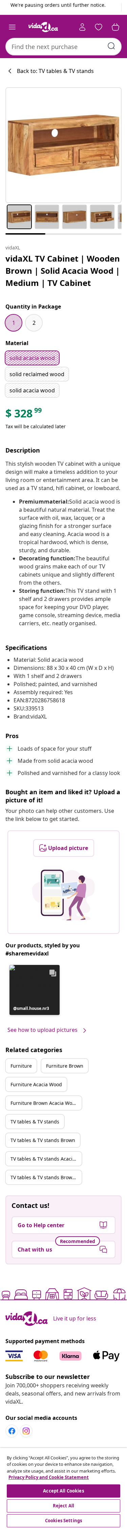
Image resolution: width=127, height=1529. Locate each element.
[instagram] (26, 1431)
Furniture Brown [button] (64, 1066)
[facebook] (11, 1431)
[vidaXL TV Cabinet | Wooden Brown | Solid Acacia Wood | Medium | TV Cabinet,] (63, 145)
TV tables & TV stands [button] (34, 1121)
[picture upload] (63, 895)
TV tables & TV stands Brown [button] (42, 1140)
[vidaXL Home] (43, 27)
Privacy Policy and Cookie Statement (48, 1477)
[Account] (82, 27)
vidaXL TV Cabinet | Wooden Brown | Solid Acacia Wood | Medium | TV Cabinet (62, 270)
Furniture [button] (21, 1066)
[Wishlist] (98, 27)
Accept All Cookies (63, 1491)
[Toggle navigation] (12, 27)
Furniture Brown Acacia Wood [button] (44, 1103)
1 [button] (13, 322)
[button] (34, 990)
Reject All (63, 1506)
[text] (24, 415)
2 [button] (34, 322)
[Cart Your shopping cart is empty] (115, 27)
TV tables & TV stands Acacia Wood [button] (46, 1159)
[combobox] (63, 46)
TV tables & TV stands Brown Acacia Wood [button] (46, 1177)
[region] (63, 1488)
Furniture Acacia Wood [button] (36, 1084)
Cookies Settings (63, 1521)
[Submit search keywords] (111, 46)
